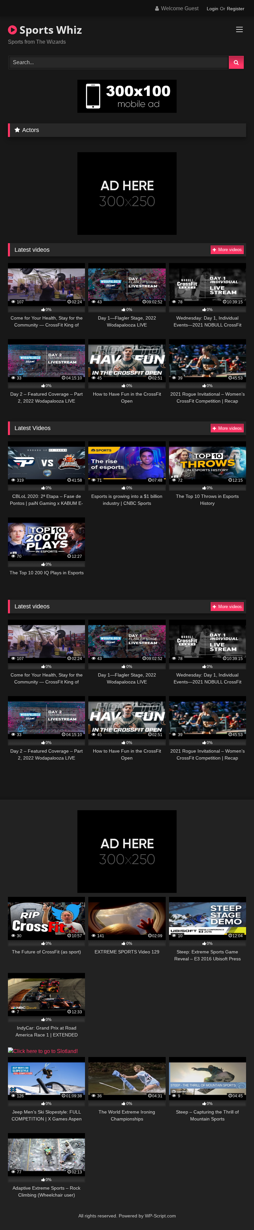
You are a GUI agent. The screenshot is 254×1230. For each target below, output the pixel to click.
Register (235, 8)
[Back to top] (233, 1210)
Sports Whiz (49, 29)
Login (212, 8)
